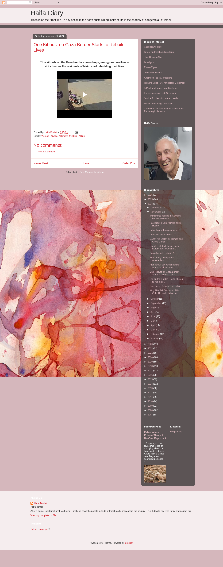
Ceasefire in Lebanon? (161, 234)
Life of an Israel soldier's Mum (159, 52)
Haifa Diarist (40, 503)
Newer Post (40, 163)
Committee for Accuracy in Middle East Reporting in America (164, 110)
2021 (150, 353)
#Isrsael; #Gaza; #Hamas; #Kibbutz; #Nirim (63, 136)
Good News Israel (153, 46)
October (155, 299)
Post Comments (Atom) (91, 172)
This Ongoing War (153, 57)
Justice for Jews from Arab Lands (161, 98)
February (155, 334)
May (153, 320)
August (154, 307)
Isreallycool (150, 62)
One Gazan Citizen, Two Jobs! (165, 286)
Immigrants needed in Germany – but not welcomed (166, 217)
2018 (150, 366)
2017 (150, 370)
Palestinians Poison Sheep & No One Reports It (155, 435)
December (156, 207)
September (156, 303)
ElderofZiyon (150, 67)
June (153, 316)
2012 (150, 392)
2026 (150, 195)
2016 (150, 375)
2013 (150, 388)
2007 (150, 414)
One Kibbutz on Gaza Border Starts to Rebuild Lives (164, 273)
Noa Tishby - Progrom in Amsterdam (162, 259)
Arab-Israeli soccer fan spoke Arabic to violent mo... (164, 266)
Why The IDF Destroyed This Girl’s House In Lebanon (164, 292)
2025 (150, 199)
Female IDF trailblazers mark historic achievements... (164, 247)
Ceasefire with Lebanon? (162, 253)
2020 (150, 357)
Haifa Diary (47, 13)
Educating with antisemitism (164, 230)
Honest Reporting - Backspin (158, 103)
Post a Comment (46, 151)
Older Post (129, 163)
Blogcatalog (176, 431)
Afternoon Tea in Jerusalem (158, 77)
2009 (150, 405)
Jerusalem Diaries (153, 72)
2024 (150, 203)
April (153, 325)
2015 (150, 379)
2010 (150, 401)
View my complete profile (43, 515)
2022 (150, 348)
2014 (150, 384)
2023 (150, 344)
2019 (150, 361)
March (154, 329)
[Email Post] (76, 132)
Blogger (129, 543)
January (155, 338)
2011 (150, 397)
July (153, 312)
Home (85, 163)
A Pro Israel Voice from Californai (161, 88)
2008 (150, 410)
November (156, 212)
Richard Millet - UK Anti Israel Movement (164, 83)
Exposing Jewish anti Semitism (160, 93)
